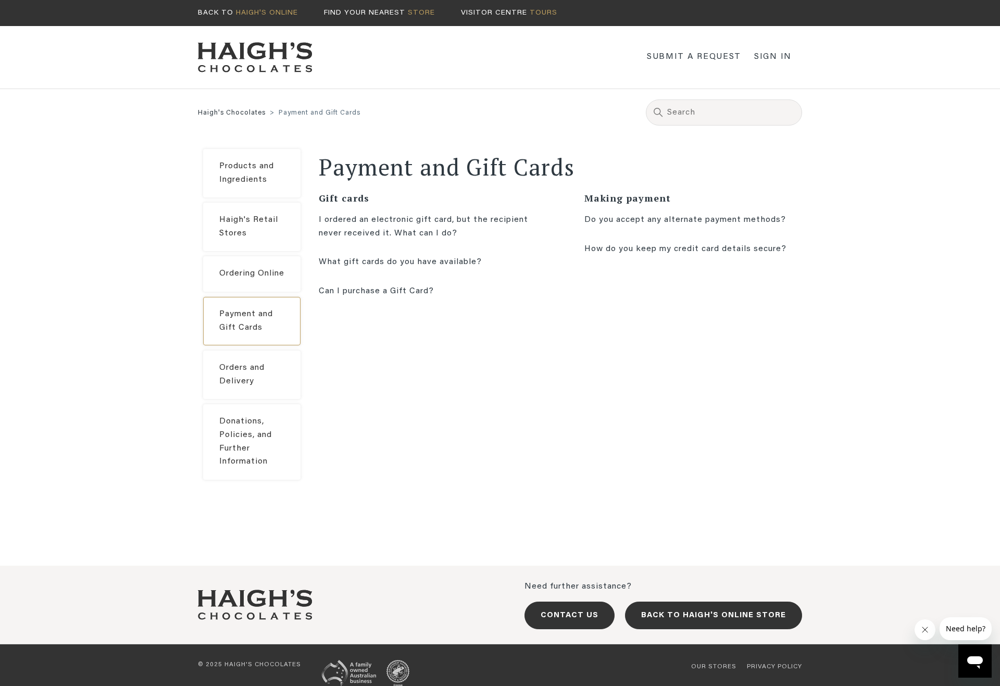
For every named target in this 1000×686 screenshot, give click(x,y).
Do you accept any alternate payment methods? (685, 220)
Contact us (569, 615)
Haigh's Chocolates (232, 112)
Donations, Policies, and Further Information (245, 441)
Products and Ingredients (246, 173)
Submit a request (694, 57)
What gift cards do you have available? (400, 262)
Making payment (627, 198)
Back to (248, 13)
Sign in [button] (773, 57)
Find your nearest (379, 13)
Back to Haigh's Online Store (713, 615)
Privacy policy (774, 667)
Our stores (713, 667)
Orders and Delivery (242, 374)
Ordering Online (251, 273)
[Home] (255, 57)
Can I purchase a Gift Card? (376, 291)
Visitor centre (509, 13)
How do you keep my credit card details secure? (685, 249)
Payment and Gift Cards (246, 321)
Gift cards (344, 198)
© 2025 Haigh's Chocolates (249, 665)
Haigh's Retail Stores (248, 227)
